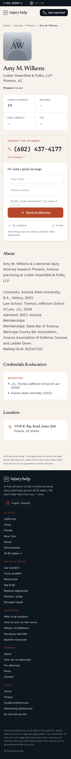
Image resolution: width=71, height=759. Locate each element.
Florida (8, 530)
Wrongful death (13, 602)
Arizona (18, 25)
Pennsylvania (12, 547)
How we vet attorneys (17, 659)
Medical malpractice (16, 590)
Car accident (11, 567)
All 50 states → (13, 553)
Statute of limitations (16, 627)
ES (42, 3)
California (10, 518)
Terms (7, 691)
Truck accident (13, 573)
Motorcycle (11, 579)
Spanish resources (15, 639)
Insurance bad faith (15, 633)
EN (36, 3)
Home (6, 25)
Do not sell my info (15, 714)
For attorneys (12, 665)
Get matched (56, 12)
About (7, 653)
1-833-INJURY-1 (12, 3)
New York (10, 536)
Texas (7, 524)
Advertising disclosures (18, 708)
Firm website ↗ (16, 157)
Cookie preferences (16, 702)
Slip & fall (9, 585)
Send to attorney (38, 213)
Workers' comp (13, 596)
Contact (8, 676)
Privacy (8, 697)
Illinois (7, 541)
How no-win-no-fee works (20, 622)
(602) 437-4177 (38, 149)
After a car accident (16, 616)
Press (7, 671)
